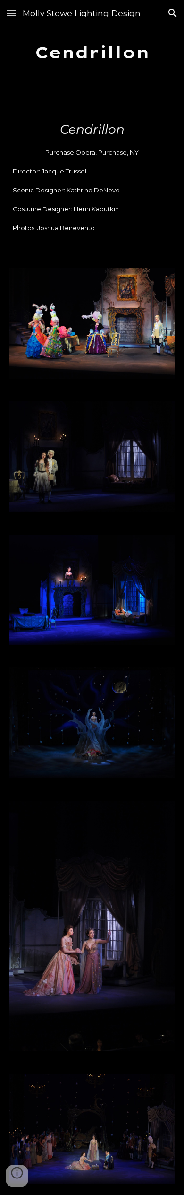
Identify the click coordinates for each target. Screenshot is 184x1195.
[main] (92, 52)
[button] (11, 13)
